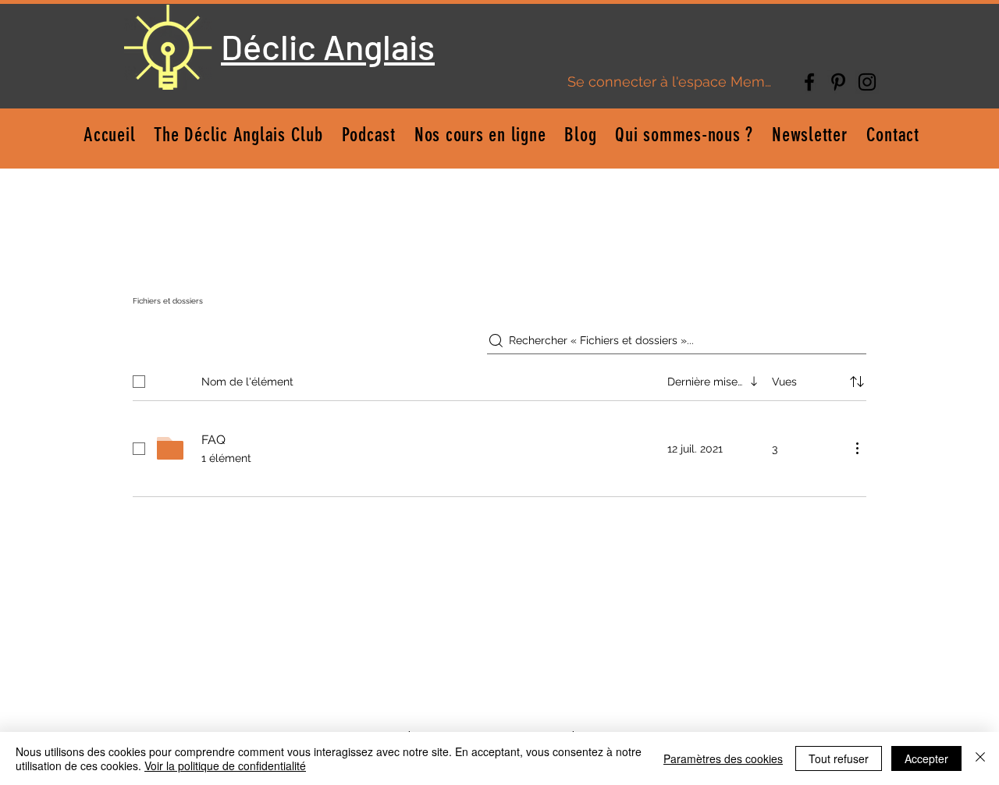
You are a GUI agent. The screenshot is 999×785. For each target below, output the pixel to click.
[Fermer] (980, 758)
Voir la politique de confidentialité (225, 765)
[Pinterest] (838, 82)
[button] (480, 134)
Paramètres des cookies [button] (723, 758)
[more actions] (857, 448)
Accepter (926, 758)
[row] (499, 378)
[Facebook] (809, 82)
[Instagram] (867, 82)
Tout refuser (839, 758)
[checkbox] (139, 381)
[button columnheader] (857, 381)
